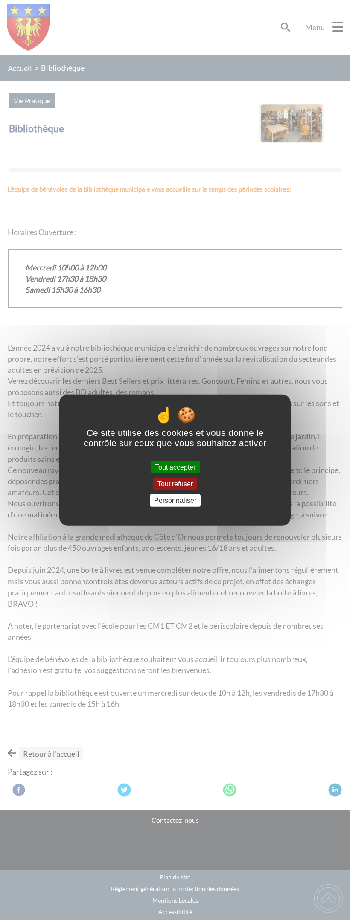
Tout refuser (175, 483)
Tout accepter (175, 466)
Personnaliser (175, 500)
